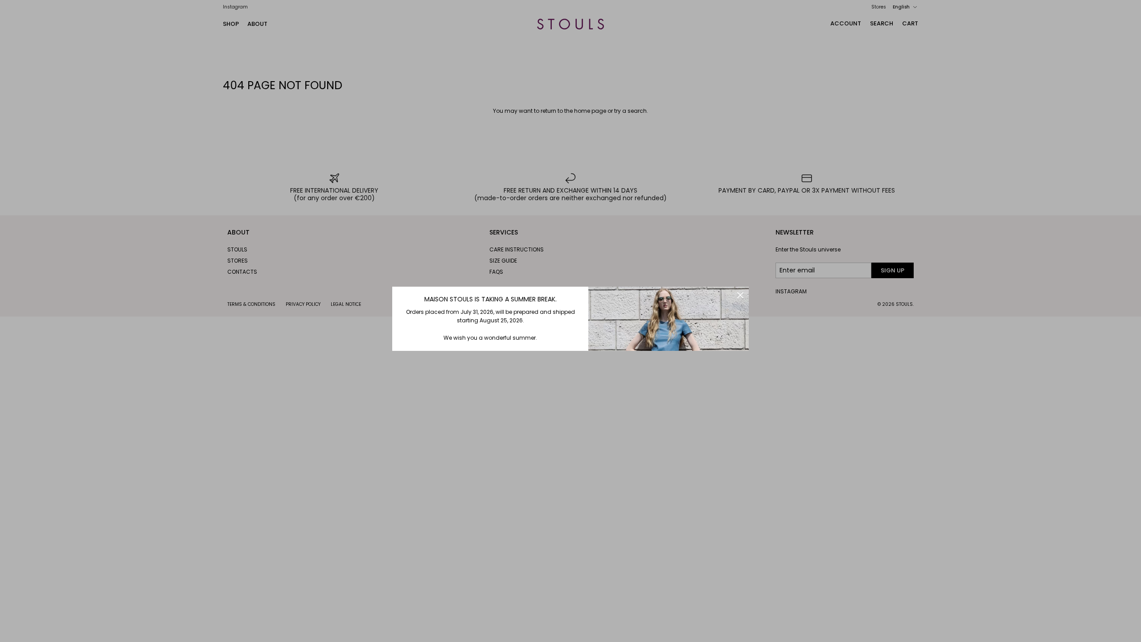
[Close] (740, 295)
